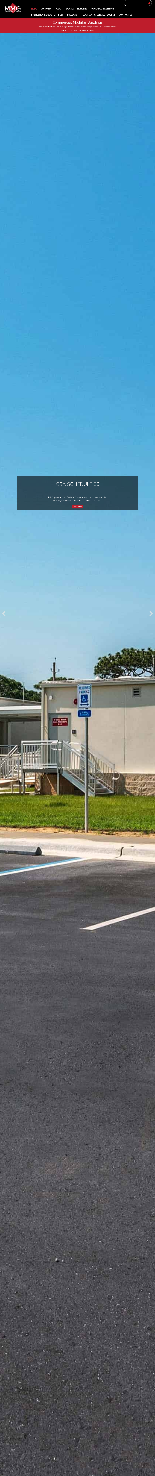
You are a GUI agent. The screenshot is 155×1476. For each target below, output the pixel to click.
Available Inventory (102, 8)
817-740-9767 (72, 30)
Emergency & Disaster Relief (47, 14)
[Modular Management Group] (13, 8)
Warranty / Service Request (99, 14)
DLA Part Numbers (76, 8)
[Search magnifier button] (149, 3)
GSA (58, 8)
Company (46, 8)
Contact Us (126, 14)
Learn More (77, 506)
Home (34, 8)
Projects (72, 14)
